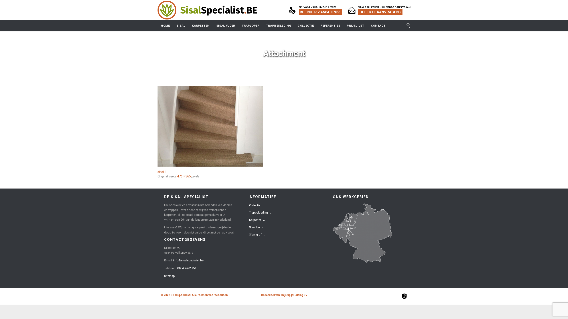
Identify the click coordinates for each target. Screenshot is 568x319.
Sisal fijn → (256, 227)
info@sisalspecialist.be (188, 260)
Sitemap (169, 276)
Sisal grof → (257, 234)
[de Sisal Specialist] (207, 10)
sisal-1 (162, 172)
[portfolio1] (284, 126)
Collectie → (256, 205)
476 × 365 (184, 176)
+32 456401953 (186, 268)
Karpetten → (257, 220)
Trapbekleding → (260, 212)
